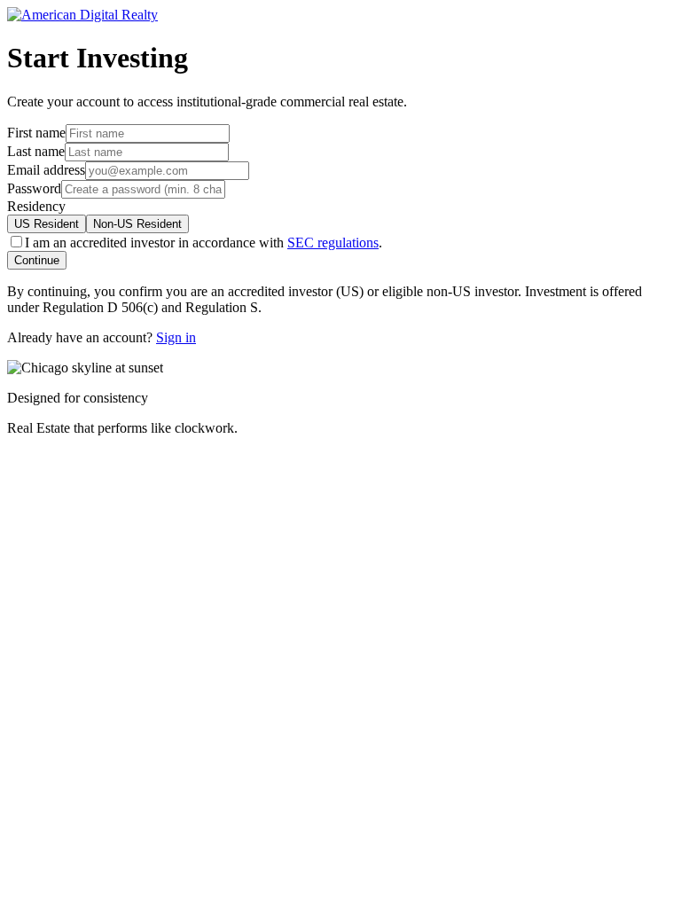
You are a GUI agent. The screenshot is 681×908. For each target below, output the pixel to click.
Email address (46, 169)
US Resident (46, 224)
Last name (36, 151)
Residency (36, 206)
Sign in (176, 337)
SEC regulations (333, 242)
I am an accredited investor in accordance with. (203, 242)
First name (36, 132)
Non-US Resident (137, 224)
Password (34, 188)
